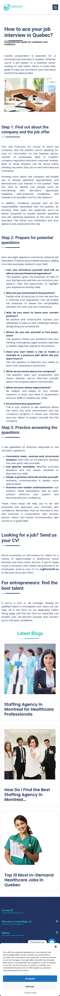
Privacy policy (31, 992)
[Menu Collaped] (55, 7)
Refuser (30, 986)
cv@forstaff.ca (49, 569)
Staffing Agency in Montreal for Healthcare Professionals (29, 709)
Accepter (30, 978)
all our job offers (24, 572)
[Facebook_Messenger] (52, 942)
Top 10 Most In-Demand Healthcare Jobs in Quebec (29, 880)
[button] (55, 946)
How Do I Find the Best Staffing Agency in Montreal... (27, 794)
